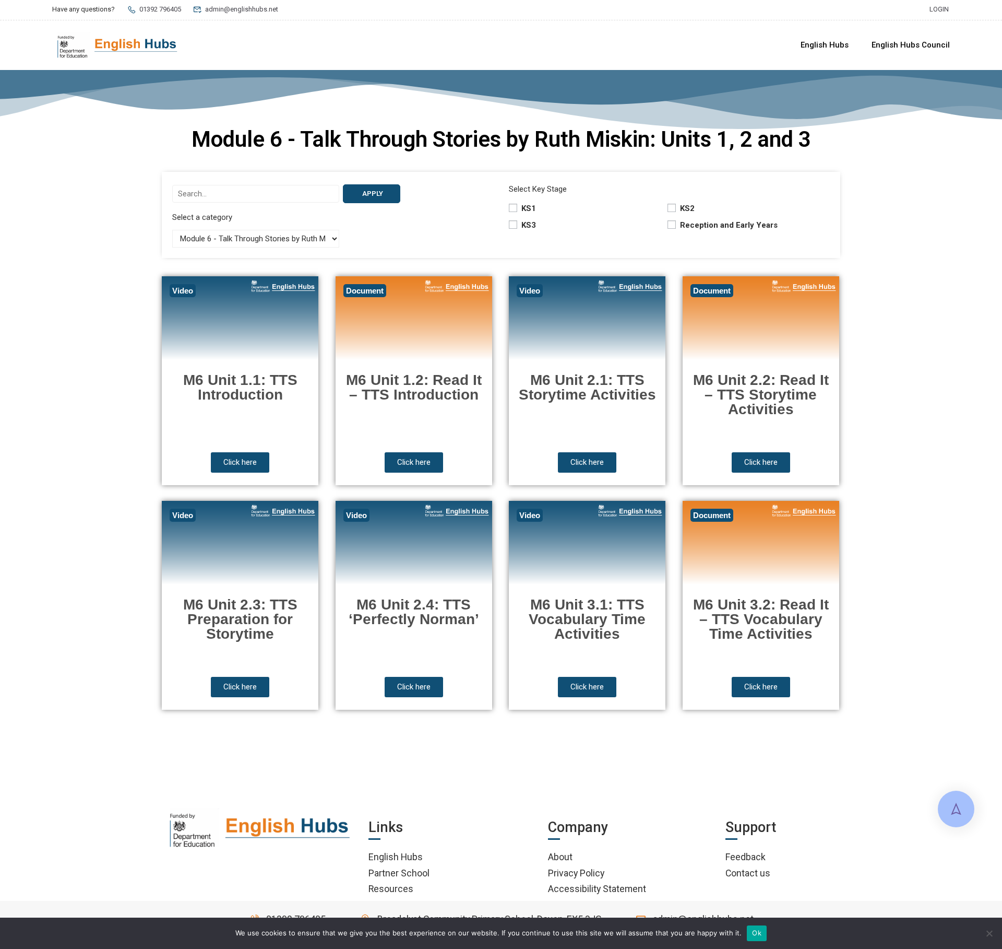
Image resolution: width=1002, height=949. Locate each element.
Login (939, 9)
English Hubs (825, 45)
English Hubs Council (911, 45)
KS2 (686, 208)
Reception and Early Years (728, 225)
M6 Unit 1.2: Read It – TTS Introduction (414, 387)
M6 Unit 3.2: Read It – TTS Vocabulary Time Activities (761, 619)
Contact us (747, 873)
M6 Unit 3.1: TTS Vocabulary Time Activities (587, 619)
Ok (756, 933)
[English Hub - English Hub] (117, 45)
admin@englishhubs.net (241, 9)
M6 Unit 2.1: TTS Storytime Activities (587, 387)
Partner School (399, 873)
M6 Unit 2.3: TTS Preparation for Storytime (240, 619)
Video (182, 290)
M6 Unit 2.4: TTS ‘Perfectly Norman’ (414, 611)
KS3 (527, 225)
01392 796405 (160, 9)
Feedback (745, 856)
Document (365, 290)
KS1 (527, 208)
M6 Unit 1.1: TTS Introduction (240, 387)
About (560, 856)
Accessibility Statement (597, 888)
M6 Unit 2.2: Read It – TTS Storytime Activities (761, 394)
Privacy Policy (576, 873)
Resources (390, 888)
